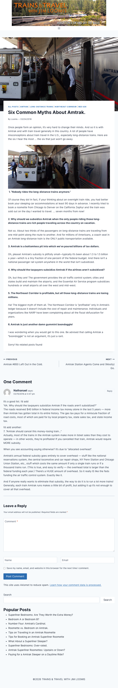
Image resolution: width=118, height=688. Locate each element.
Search (7, 594)
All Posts (13, 107)
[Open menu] (59, 28)
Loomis (14, 119)
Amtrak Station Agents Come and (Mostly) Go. (90, 364)
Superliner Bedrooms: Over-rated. (28, 645)
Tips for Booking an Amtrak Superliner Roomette (36, 636)
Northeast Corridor (66, 107)
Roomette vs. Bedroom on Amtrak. (28, 628)
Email (65, 560)
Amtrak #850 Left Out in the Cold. (23, 362)
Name (8, 560)
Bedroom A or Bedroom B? (23, 619)
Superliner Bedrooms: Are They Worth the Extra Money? (40, 614)
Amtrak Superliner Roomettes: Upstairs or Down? (36, 650)
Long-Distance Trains (41, 107)
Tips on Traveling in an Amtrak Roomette (31, 632)
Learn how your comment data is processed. (75, 585)
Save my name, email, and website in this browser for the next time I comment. (48, 568)
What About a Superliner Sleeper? (27, 641)
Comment (11, 521)
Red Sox (82, 107)
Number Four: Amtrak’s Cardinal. (27, 623)
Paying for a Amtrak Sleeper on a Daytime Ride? (36, 654)
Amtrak (24, 107)
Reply (109, 391)
